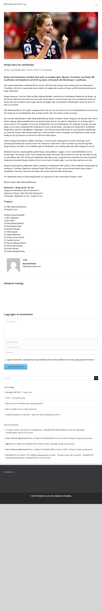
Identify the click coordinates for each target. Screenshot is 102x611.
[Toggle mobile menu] (96, 5)
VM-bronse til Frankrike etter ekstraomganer (24, 403)
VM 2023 (36, 70)
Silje (7, 70)
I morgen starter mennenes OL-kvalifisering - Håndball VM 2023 (32, 430)
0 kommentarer (46, 70)
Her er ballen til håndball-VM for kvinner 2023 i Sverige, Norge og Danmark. (61, 438)
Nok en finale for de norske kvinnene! (21, 409)
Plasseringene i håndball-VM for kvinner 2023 (31, 458)
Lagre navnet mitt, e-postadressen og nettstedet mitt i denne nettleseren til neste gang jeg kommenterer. (51, 360)
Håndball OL (9, 472)
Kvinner (29, 70)
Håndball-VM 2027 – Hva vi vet (19, 392)
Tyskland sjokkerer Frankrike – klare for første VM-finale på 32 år (33, 415)
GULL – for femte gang (15, 398)
